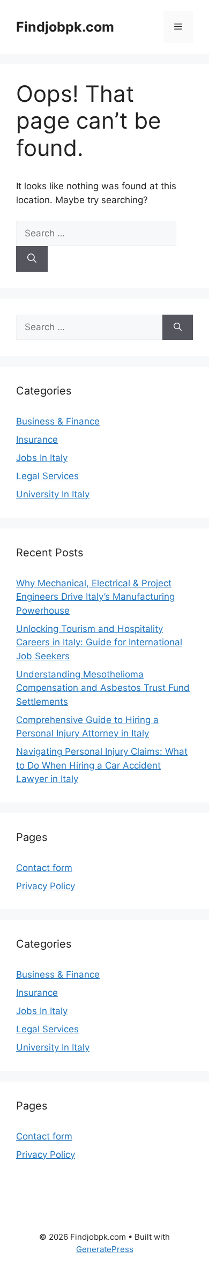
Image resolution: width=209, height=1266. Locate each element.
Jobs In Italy (42, 457)
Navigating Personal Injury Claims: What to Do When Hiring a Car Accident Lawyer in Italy (102, 765)
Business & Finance (58, 421)
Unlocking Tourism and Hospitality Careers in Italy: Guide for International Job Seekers (99, 642)
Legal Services (47, 476)
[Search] (32, 259)
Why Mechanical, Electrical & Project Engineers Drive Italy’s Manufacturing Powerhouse (95, 597)
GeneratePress (104, 1249)
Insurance (37, 439)
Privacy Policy (45, 886)
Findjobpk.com (65, 27)
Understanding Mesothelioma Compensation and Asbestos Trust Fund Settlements (103, 688)
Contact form (44, 867)
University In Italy (52, 494)
